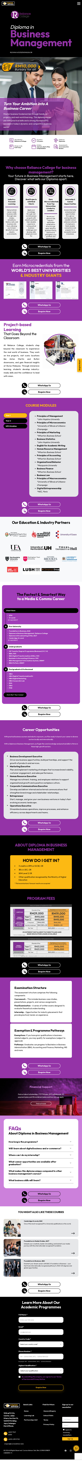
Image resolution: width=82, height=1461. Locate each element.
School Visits (48, 1416)
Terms (45, 1420)
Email (21, 1327)
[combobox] (41, 1344)
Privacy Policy (48, 1424)
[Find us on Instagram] (70, 1449)
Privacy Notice (39, 1379)
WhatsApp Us (44, 246)
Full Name (23, 1315)
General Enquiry (49, 1411)
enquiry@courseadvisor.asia (14, 1444)
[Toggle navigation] (79, 3)
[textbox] (39, 1344)
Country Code (25, 1339)
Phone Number (25, 1351)
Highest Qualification (28, 1366)
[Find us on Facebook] (65, 1449)
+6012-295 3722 (14, 1439)
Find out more (41, 1103)
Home (26, 1411)
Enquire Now (44, 253)
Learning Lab (29, 1416)
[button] (76, 1448)
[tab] (15, 415)
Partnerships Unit (31, 1420)
